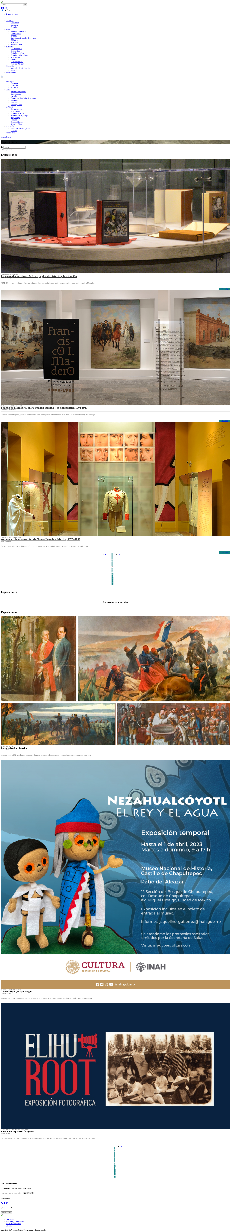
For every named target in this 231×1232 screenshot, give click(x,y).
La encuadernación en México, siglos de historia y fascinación (39, 276)
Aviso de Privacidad (13, 1224)
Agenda (14, 36)
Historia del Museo (18, 53)
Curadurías (15, 23)
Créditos (9, 1226)
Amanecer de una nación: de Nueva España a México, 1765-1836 (40, 539)
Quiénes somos (16, 49)
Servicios (14, 42)
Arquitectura (15, 51)
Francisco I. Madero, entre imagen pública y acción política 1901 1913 (44, 407)
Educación (10, 66)
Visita (8, 29)
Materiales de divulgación (20, 68)
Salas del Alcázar (17, 64)
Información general (18, 31)
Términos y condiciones (15, 1221)
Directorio (9, 1219)
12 (112, 578)
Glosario (14, 70)
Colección (9, 21)
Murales (14, 59)
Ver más (224, 289)
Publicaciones (11, 72)
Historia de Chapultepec (20, 55)
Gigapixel (14, 27)
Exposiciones (16, 34)
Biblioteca (14, 40)
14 (112, 582)
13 (112, 580)
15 (112, 584)
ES (4, 10)
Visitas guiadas (16, 44)
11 (112, 576)
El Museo (9, 47)
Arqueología (15, 57)
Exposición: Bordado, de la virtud (23, 38)
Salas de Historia (17, 62)
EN (10, 10)
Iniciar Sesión (13, 14)
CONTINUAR (28, 1193)
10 (112, 574)
